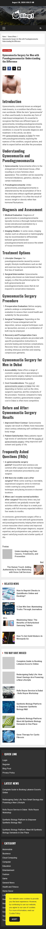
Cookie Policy (14, 913)
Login (4, 760)
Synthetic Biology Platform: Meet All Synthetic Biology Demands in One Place (8, 722)
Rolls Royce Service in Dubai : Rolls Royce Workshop (8, 692)
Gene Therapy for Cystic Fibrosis (8, 736)
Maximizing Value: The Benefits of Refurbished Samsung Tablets (8, 623)
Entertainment (8, 870)
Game (4, 878)
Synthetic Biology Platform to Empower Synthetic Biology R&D (8, 707)
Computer (6, 862)
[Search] (40, 28)
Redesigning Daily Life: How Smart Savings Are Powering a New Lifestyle (8, 678)
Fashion (5, 874)
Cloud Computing (9, 858)
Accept (14, 919)
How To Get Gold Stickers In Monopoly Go (8, 638)
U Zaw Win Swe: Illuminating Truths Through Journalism (8, 608)
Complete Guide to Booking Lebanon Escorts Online (8, 663)
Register (6, 764)
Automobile (7, 849)
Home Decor (7, 891)
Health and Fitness (10, 887)
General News (7, 50)
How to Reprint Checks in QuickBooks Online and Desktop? (8, 594)
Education (6, 866)
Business (6, 853)
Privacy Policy (8, 773)
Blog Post (6, 768)
